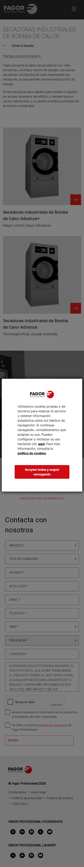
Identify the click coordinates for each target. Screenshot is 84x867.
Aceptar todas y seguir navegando (42, 472)
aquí (41, 444)
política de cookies (32, 453)
